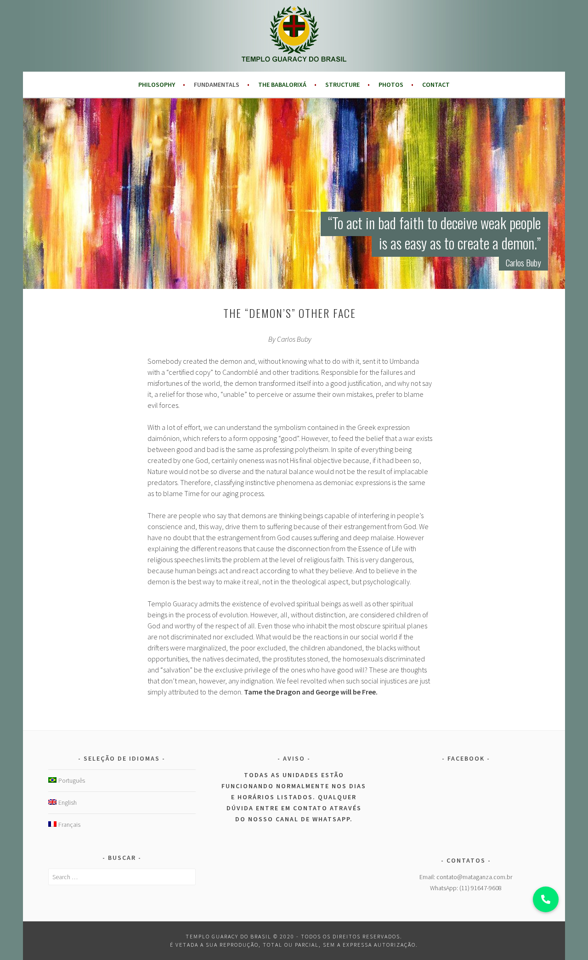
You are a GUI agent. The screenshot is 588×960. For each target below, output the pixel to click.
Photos (391, 84)
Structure (342, 84)
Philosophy (156, 84)
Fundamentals (216, 84)
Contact (436, 84)
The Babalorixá (282, 84)
